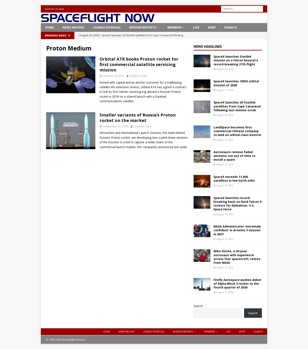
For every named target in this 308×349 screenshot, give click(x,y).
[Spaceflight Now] (98, 21)
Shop (212, 27)
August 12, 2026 (224, 267)
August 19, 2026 (224, 139)
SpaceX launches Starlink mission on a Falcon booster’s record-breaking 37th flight (236, 60)
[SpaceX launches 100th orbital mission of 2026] (202, 85)
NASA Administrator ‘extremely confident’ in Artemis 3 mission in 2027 (237, 230)
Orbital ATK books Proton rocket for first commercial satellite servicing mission (139, 64)
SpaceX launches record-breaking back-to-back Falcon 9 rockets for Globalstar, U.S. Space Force (237, 203)
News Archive (73, 27)
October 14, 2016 (113, 76)
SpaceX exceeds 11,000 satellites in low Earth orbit (234, 178)
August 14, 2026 (224, 238)
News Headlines (208, 46)
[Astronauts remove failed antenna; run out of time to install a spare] (202, 156)
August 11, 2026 (224, 292)
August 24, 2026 (224, 69)
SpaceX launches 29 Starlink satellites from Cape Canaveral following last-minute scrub (237, 106)
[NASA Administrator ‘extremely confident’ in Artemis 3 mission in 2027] (202, 231)
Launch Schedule (107, 27)
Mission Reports (142, 27)
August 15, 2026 (224, 214)
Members (174, 27)
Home (49, 27)
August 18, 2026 (224, 164)
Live (196, 27)
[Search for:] (242, 8)
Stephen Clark (138, 76)
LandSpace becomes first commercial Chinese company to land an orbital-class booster (237, 131)
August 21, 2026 (224, 90)
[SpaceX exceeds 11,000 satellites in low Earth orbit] (202, 181)
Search (198, 306)
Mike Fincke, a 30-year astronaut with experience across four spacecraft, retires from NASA (237, 257)
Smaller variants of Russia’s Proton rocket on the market (138, 117)
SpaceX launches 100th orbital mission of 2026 (236, 83)
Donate (230, 27)
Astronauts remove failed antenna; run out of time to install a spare (234, 156)
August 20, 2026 (224, 114)
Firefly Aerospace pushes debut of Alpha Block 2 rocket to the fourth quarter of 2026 (237, 283)
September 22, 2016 (115, 126)
